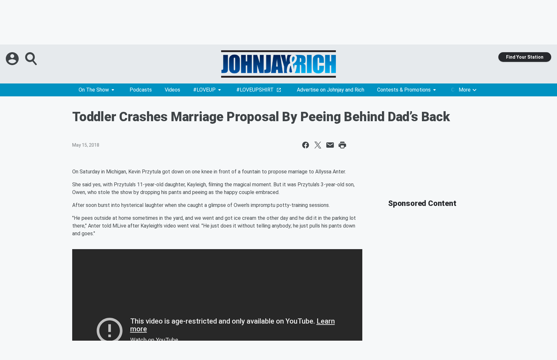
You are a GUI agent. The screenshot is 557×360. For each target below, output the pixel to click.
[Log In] (13, 58)
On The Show (94, 90)
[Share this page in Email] (330, 145)
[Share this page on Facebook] (305, 145)
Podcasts (141, 90)
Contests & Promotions (404, 90)
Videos (172, 90)
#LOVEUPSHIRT (255, 90)
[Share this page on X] (317, 145)
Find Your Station (524, 57)
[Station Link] (278, 64)
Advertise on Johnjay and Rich (330, 90)
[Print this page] (342, 145)
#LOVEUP (204, 90)
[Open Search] (31, 58)
